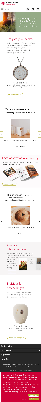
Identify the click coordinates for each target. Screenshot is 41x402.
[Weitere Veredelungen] (20, 290)
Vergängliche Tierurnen (20, 22)
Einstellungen (33, 395)
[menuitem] (5, 9)
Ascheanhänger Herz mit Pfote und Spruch (20, 227)
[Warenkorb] (38, 9)
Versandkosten (30, 364)
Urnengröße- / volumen (15, 370)
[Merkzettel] (33, 9)
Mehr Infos (20, 258)
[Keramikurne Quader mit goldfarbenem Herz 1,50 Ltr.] (20, 128)
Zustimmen (34, 399)
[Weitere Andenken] (20, 46)
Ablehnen (23, 399)
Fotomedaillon (20, 317)
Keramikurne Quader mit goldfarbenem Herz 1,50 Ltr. (20, 140)
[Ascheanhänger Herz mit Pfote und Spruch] (20, 215)
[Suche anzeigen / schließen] (28, 9)
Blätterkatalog (28, 370)
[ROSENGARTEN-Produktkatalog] (20, 171)
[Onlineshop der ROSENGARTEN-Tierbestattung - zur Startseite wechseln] (10, 3)
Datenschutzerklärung (10, 392)
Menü (7, 9)
